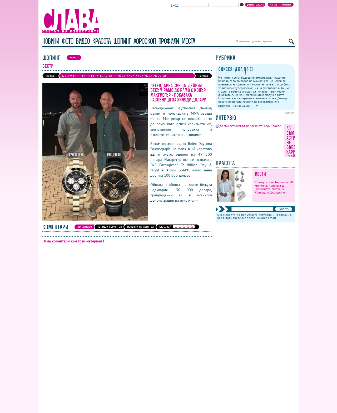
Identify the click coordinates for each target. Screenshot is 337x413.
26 (146, 76)
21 (124, 76)
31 (64, 80)
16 (101, 76)
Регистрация (255, 4)
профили (168, 41)
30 (164, 76)
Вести (260, 174)
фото (67, 41)
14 (92, 76)
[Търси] (292, 42)
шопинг (122, 41)
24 (137, 76)
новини (50, 41)
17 (106, 76)
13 (88, 76)
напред (203, 76)
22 (128, 76)
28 (155, 76)
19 (115, 76)
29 (159, 76)
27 (150, 76)
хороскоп (144, 41)
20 (119, 76)
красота (101, 41)
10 (74, 76)
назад (50, 76)
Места (188, 41)
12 (83, 76)
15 (97, 76)
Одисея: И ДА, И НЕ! (235, 69)
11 (79, 76)
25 (141, 76)
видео (83, 41)
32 (68, 80)
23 (133, 76)
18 (110, 76)
